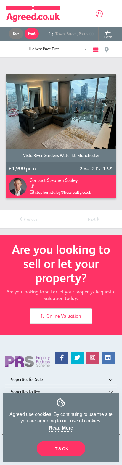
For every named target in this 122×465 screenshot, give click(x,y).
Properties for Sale (26, 379)
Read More (61, 427)
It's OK (61, 448)
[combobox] (57, 49)
